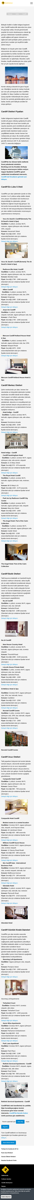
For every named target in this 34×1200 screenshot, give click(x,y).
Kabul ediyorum (6, 1196)
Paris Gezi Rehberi (7, 1152)
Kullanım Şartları (6, 1179)
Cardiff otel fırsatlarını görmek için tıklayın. (14, 178)
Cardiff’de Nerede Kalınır (18, 1113)
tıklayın (3, 1138)
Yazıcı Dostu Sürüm (8, 1142)
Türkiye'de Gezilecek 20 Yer (9, 1149)
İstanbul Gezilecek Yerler (9, 1160)
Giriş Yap (20, 1121)
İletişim (3, 1186)
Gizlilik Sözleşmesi (6, 1182)
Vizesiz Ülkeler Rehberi (8, 1156)
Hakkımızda (4, 1175)
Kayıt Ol (5, 1126)
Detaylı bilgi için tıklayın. (9, 241)
